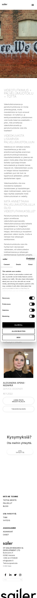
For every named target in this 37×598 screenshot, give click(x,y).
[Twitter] (15, 574)
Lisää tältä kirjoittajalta (18, 401)
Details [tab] (18, 264)
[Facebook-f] (5, 574)
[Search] (21, 579)
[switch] (32, 304)
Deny (19, 337)
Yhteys (6, 520)
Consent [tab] (7, 264)
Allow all (18, 325)
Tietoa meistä (9, 500)
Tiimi (5, 517)
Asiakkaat (8, 532)
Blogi (5, 506)
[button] (33, 5)
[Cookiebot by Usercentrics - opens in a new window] (26, 259)
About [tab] (30, 264)
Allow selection (18, 331)
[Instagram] (20, 574)
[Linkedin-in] (10, 574)
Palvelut (7, 503)
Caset (6, 535)
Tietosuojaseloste (10, 563)
